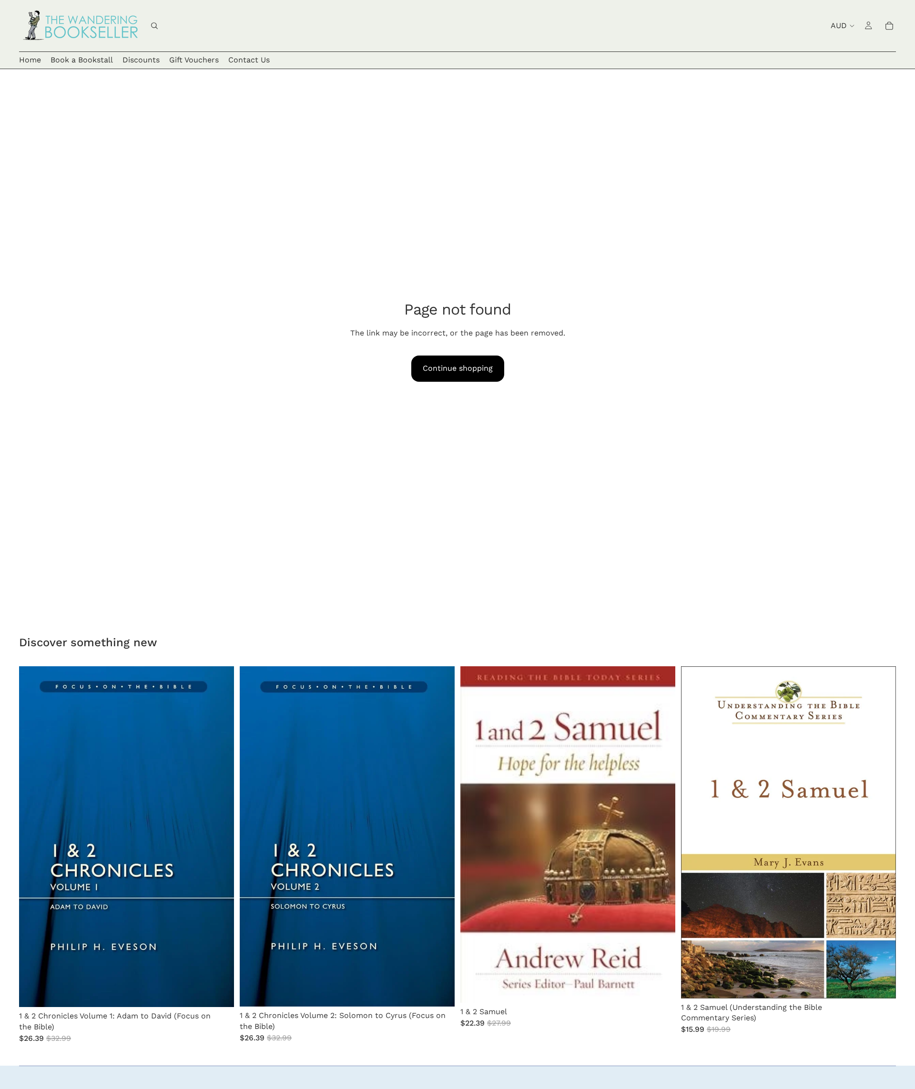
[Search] (154, 25)
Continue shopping (458, 368)
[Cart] (889, 25)
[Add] (219, 992)
